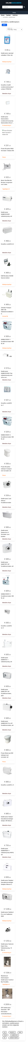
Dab (5, 1032)
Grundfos (12, 1032)
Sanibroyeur (14, 1035)
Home (14, 12)
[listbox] (15, 29)
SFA (4, 1037)
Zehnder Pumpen (14, 1037)
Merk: (4, 24)
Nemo (20, 1032)
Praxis (5, 1035)
